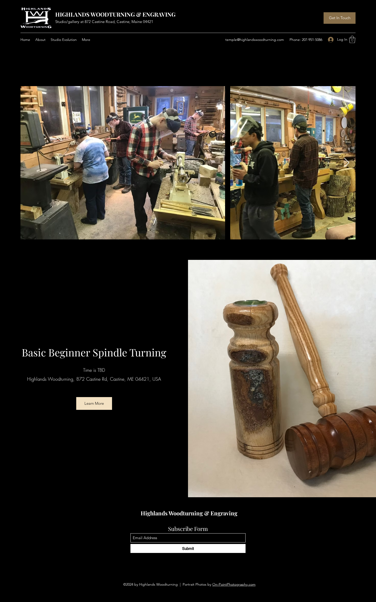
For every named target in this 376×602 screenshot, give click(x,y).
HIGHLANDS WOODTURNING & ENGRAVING (115, 14)
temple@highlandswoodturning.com (254, 39)
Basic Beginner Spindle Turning (94, 352)
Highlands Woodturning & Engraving (189, 513)
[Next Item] (347, 163)
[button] (352, 39)
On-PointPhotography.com (234, 584)
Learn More (94, 403)
